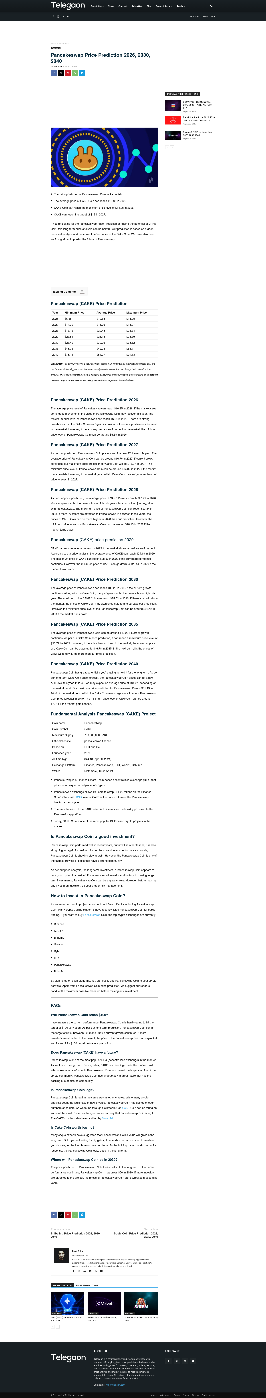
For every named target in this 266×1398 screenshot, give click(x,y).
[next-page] (58, 1327)
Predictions (97, 6)
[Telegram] (82, 73)
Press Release (209, 16)
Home (53, 43)
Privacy (186, 1395)
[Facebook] (53, 16)
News (111, 6)
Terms (177, 1395)
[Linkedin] (85, 1271)
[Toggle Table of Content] (80, 291)
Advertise (137, 6)
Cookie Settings (208, 1395)
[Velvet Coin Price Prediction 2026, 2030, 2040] (104, 1303)
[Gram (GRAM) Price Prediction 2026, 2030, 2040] (67, 1303)
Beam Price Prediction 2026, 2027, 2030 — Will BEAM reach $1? (197, 105)
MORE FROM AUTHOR (87, 1285)
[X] (63, 16)
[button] (211, 6)
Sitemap (195, 1395)
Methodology (165, 1395)
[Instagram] (58, 16)
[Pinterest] (68, 73)
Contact (122, 6)
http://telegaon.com (80, 1255)
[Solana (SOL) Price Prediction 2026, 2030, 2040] (173, 135)
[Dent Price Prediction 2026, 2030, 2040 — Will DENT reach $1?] (173, 120)
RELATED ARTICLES (63, 1285)
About (154, 1395)
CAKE (126, 1108)
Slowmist (107, 1118)
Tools (180, 6)
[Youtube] (68, 16)
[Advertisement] (104, 103)
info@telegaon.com (115, 1384)
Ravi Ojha (58, 66)
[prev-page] (53, 1327)
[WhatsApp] (75, 73)
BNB (79, 797)
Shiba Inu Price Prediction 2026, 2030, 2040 (76, 1235)
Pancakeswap (91, 915)
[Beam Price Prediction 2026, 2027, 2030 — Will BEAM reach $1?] (173, 105)
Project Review (164, 6)
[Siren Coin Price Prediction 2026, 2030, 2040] (141, 1303)
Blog (149, 6)
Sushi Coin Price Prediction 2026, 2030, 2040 (136, 1235)
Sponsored (195, 16)
